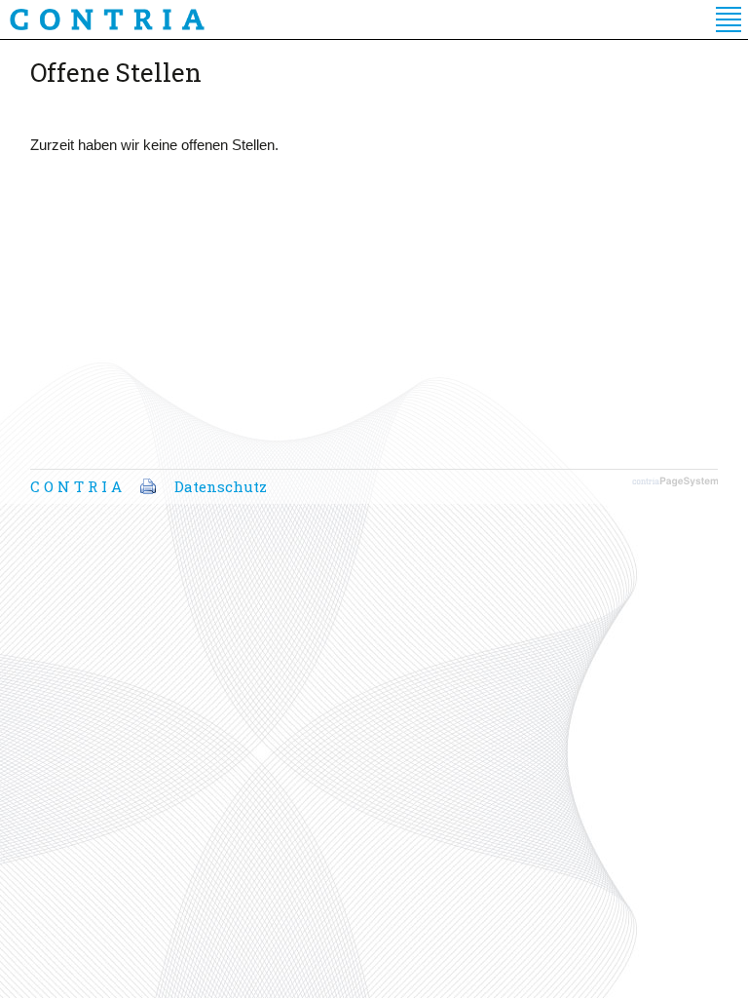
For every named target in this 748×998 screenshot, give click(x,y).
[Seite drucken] (148, 486)
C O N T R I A (76, 486)
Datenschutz (220, 486)
